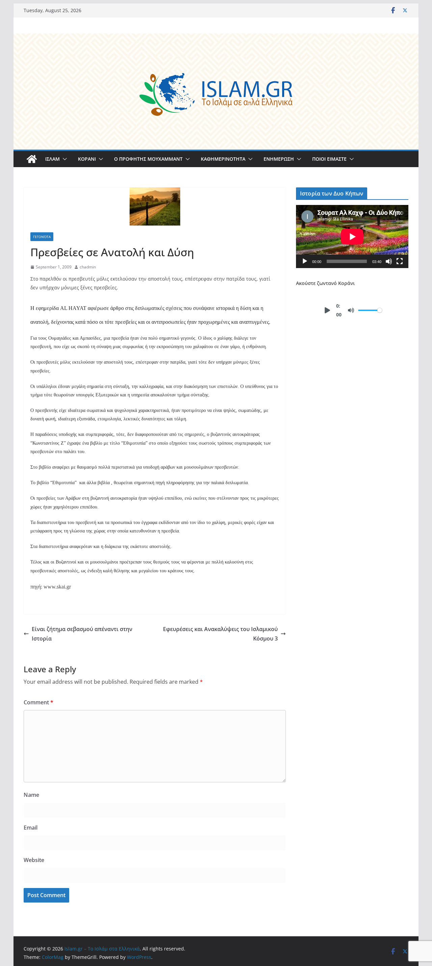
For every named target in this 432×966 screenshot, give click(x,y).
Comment (38, 702)
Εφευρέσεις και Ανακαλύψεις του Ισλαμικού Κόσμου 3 (220, 634)
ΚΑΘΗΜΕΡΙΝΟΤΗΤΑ (223, 159)
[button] (63, 159)
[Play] (304, 261)
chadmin (88, 267)
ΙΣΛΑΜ (52, 159)
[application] (352, 236)
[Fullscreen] (399, 261)
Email (30, 827)
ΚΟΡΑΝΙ (87, 159)
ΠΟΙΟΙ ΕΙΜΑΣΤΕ (329, 159)
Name (31, 795)
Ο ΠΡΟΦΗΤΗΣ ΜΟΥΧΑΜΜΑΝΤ (148, 159)
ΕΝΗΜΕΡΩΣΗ (279, 159)
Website (34, 860)
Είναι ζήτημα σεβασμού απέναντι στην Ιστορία (82, 634)
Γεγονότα (42, 236)
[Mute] (388, 261)
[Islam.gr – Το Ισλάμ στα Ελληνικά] (216, 38)
